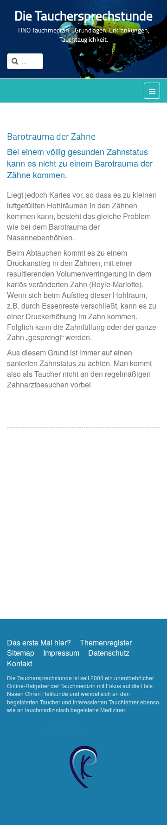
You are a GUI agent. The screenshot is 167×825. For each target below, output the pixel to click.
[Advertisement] (83, 520)
